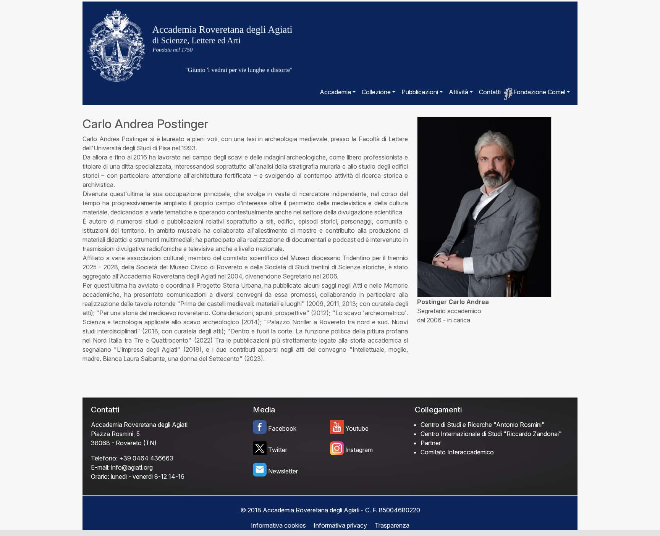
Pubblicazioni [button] (419, 92)
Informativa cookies (278, 525)
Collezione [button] (376, 92)
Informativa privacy (340, 525)
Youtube (357, 428)
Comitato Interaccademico (457, 452)
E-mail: (100, 467)
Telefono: (104, 458)
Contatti (490, 92)
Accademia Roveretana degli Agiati (139, 424)
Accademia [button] (335, 92)
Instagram (359, 450)
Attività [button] (458, 92)
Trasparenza (392, 525)
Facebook (282, 428)
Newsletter (283, 471)
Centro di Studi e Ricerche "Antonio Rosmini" (483, 424)
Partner (431, 443)
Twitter (277, 450)
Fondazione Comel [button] (539, 92)
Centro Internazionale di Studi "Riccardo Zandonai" (491, 434)
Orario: (100, 476)
